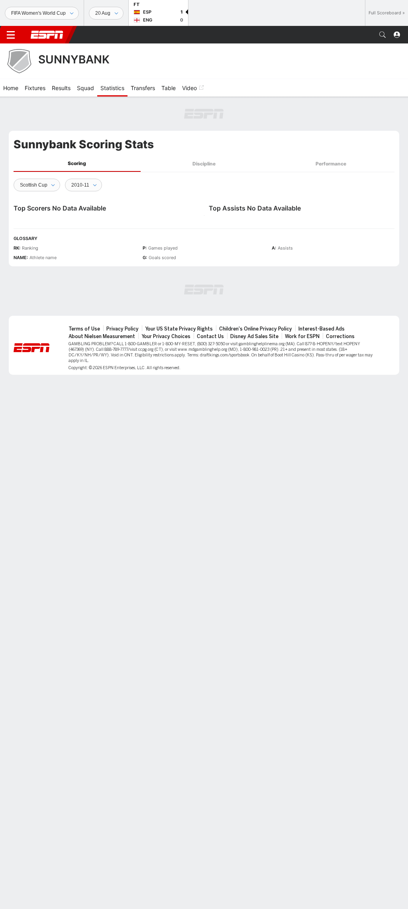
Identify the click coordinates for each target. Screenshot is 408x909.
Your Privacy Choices (165, 336)
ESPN (47, 34)
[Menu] (11, 34)
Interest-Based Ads (321, 329)
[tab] (77, 163)
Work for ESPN (302, 336)
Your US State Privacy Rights (179, 329)
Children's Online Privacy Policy (255, 329)
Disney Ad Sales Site (254, 336)
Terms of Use (84, 329)
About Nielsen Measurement (102, 336)
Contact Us (210, 336)
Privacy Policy (122, 329)
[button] (382, 34)
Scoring (77, 163)
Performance (331, 164)
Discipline (204, 164)
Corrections (340, 336)
